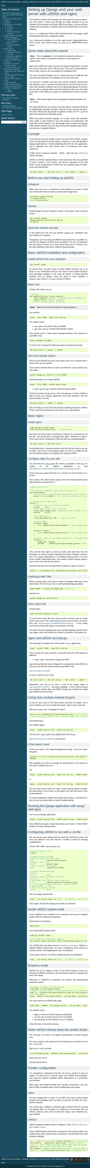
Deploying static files (14, 56)
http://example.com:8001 (39, 687)
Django (32, 34)
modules (80, 2)
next (73, 2)
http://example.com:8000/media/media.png (55, 623)
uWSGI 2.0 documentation (11, 2)
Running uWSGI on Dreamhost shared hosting (12, 107)
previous (67, 2)
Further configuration (12, 88)
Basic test (10, 43)
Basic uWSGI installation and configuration (14, 36)
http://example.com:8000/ (39, 671)
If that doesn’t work (14, 67)
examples (42, 1127)
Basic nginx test (13, 58)
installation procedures (68, 945)
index (87, 2)
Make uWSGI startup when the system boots (13, 85)
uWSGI (9, 92)
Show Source (7, 115)
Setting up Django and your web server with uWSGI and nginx (12, 15)
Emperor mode (10, 82)
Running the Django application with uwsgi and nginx (14, 71)
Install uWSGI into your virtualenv (13, 40)
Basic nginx (9, 49)
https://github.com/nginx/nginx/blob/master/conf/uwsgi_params (55, 469)
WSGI (81, 153)
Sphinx (58, 1166)
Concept (8, 22)
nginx (31, 40)
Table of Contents (10, 9)
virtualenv (10, 28)
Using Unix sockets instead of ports (12, 64)
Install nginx (11, 50)
